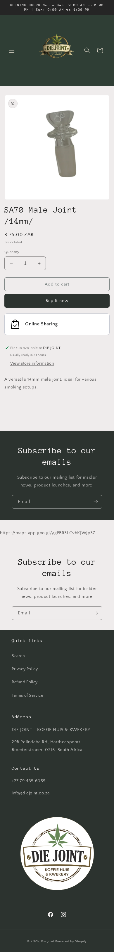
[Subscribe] (95, 502)
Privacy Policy (25, 669)
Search (18, 656)
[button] (11, 50)
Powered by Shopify (71, 941)
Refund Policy (25, 682)
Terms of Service (27, 695)
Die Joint (47, 941)
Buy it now (57, 300)
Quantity (11, 252)
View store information (32, 363)
